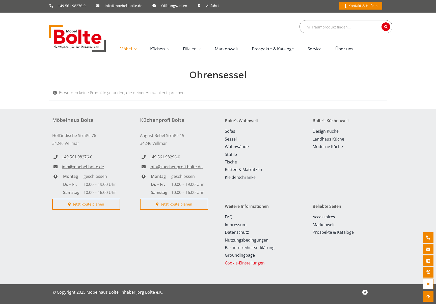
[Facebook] (365, 292)
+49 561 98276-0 (72, 5)
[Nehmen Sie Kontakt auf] (428, 249)
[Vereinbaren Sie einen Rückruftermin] (428, 237)
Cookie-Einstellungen (245, 263)
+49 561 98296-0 (165, 157)
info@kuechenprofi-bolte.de (176, 167)
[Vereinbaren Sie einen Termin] (428, 260)
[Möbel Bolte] (77, 27)
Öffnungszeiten (174, 5)
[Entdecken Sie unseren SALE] (428, 272)
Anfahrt (212, 5)
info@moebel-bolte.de (123, 5)
